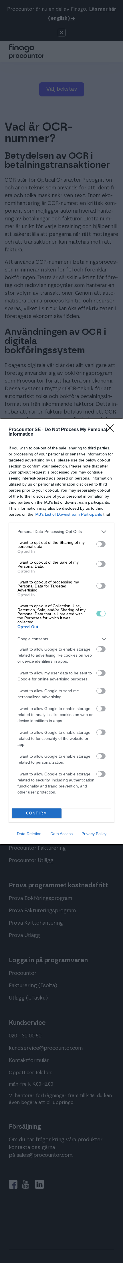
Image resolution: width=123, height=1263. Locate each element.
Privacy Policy (94, 833)
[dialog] (61, 632)
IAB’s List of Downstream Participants (68, 514)
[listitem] (61, 532)
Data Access (61, 833)
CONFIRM (36, 813)
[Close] (111, 429)
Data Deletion (29, 833)
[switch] (101, 544)
